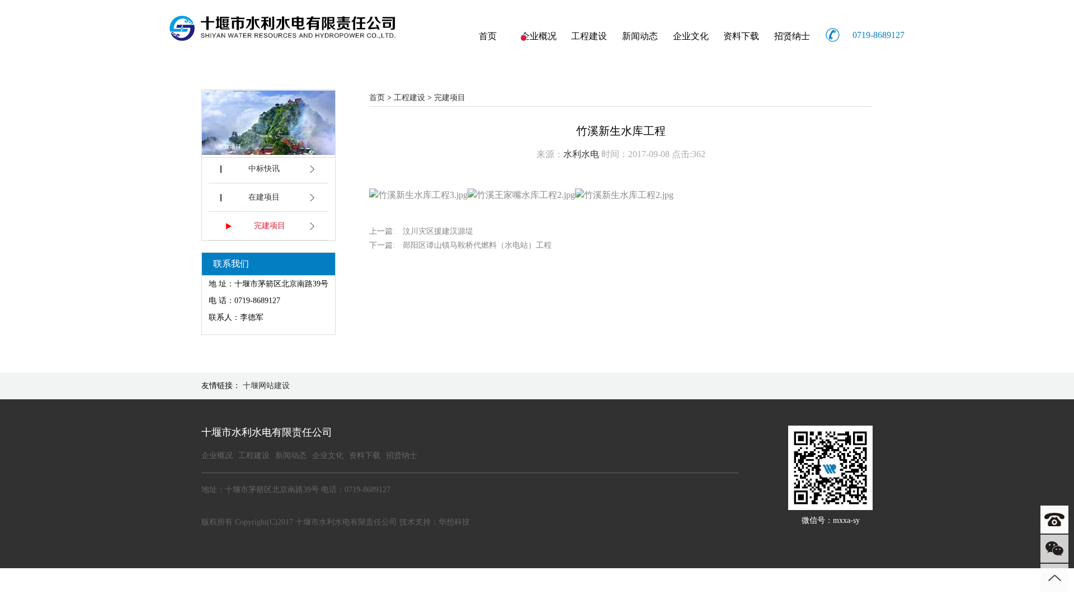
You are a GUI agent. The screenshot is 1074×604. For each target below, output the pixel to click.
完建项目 (269, 225)
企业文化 (691, 36)
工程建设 (589, 36)
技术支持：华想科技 (434, 522)
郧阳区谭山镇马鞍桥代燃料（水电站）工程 (477, 245)
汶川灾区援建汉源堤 (438, 231)
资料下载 (741, 36)
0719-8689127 (878, 35)
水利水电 (581, 154)
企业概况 (539, 36)
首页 (488, 36)
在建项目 (264, 197)
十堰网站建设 (266, 385)
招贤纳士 (792, 36)
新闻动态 (640, 36)
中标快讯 (264, 168)
